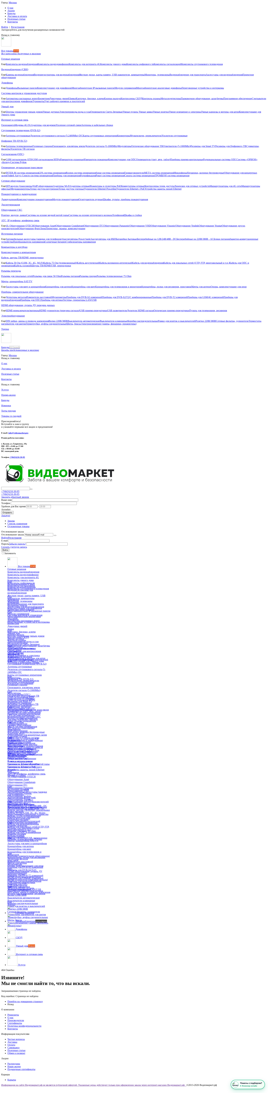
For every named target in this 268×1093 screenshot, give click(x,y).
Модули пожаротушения (65, 199)
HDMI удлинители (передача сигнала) (59, 310)
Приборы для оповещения (66, 175)
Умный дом (7, 106)
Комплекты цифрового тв (140, 64)
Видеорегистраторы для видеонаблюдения (56, 74)
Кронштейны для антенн (58, 286)
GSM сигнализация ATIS (19, 159)
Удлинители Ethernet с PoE (130, 189)
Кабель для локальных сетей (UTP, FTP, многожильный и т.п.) (196, 263)
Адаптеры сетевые (80, 186)
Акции (11, 10)
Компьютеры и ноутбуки (14, 247)
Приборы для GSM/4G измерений (205, 297)
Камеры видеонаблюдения (20, 74)
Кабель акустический (88, 263)
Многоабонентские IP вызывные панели (93, 88)
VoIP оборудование (43, 186)
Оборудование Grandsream (69, 225)
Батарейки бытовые (126, 239)
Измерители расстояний (39, 297)
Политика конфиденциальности (24, 1026)
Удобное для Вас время (13, 506)
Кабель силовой (22, 265)
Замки (72, 98)
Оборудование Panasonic (116, 225)
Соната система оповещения (139, 175)
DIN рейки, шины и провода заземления (27, 321)
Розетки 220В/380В (206, 321)
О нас (10, 7)
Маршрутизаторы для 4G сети (225, 186)
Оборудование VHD (140, 225)
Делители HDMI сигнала (140, 310)
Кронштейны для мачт (83, 286)
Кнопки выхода (112, 98)
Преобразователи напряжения (29, 241)
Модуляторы (124, 146)
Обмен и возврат (16, 1053)
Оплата (11, 1044)
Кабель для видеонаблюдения (147, 263)
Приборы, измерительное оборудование (22, 292)
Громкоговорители (134, 172)
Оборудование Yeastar (210, 225)
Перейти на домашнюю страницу (25, 1001)
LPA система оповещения (52, 172)
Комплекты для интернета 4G (84, 64)
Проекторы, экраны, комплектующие (65, 228)
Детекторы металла (16, 297)
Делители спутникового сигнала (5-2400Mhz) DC (56, 135)
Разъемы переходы (11, 271)
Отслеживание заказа (12, 534)
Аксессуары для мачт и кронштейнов (25, 286)
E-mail (4, 540)
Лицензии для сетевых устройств (192, 186)
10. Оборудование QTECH (20, 225)
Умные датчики (51, 111)
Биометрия (43, 98)
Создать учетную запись (14, 547)
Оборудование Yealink (187, 225)
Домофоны (7, 82)
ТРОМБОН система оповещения (172, 175)
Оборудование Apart (45, 225)
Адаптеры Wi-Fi (61, 186)
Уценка (5, 329)
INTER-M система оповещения (22, 172)
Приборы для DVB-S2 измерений (84, 297)
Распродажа (13, 1063)
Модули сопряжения (125, 88)
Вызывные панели (27, 88)
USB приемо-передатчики (93, 310)
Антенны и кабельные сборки (97, 125)
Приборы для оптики (51, 300)
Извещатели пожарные (96, 159)
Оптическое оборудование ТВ (147, 146)
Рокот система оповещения (110, 175)
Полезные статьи (16, 19)
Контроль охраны (151, 98)
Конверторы (123, 135)
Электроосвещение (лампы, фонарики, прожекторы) (108, 323)
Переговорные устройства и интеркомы (203, 88)
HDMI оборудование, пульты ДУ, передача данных (28, 305)
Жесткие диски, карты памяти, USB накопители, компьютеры (112, 74)
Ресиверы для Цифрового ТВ (230, 146)
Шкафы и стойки (133, 215)
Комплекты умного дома (113, 64)
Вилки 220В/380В (58, 321)
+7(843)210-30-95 (17, 457)
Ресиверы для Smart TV (202, 146)
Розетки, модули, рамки (13, 215)
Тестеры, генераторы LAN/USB (80, 300)
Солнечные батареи (55, 241)
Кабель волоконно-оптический (115, 263)
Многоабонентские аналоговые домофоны (159, 88)
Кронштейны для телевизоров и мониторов (118, 286)
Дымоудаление (9, 199)
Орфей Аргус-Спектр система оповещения (29, 175)
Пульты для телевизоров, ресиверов (208, 310)
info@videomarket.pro (18, 433)
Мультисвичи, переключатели (146, 135)
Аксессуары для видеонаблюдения (224, 74)
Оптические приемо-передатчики (171, 310)
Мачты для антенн (201, 286)
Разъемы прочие (88, 276)
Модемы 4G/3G (23, 125)
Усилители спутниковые (175, 135)
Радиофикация (88, 175)
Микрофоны (180, 172)
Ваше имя (6, 500)
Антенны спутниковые (18, 135)
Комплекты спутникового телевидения (202, 64)
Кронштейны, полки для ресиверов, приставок (166, 286)
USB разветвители (117, 310)
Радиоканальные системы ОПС (220, 159)
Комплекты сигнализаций (167, 64)
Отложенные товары (18, 526)
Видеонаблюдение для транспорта (188, 74)
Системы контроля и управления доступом (24, 93)
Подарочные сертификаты (21, 1069)
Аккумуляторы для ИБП (103, 239)
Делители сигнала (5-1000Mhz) (101, 146)
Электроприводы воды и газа (74, 111)
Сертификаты (14, 1023)
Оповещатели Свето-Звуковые (106, 111)
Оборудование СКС (11, 210)
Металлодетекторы (171, 98)
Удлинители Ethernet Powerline (100, 189)
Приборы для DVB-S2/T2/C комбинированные (127, 297)
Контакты (12, 21)
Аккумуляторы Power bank (76, 239)
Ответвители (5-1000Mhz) (176, 146)
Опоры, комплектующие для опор (229, 286)
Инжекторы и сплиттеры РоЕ (105, 186)
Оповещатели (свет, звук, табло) (153, 159)
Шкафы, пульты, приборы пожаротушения (125, 199)
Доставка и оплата (17, 16)
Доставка (12, 1042)
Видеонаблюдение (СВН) (14, 69)
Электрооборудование (13, 315)
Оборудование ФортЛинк (32, 228)
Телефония (118, 215)
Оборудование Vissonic (163, 225)
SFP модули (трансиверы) (19, 186)
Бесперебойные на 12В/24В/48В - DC (156, 239)
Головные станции (42, 146)
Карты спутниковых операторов (100, 135)
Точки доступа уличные (71, 189)
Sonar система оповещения (110, 172)
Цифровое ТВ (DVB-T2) (14, 141)
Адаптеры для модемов (43, 125)
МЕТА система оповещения (159, 172)
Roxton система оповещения (81, 172)
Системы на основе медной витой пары (47, 215)
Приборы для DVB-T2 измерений (170, 297)
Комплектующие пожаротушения (34, 199)
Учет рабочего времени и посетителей (64, 101)
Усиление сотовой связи (68, 125)
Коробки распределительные (142, 321)
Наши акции (14, 1066)
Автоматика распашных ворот (22, 98)
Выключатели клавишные (113, 321)
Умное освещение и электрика (185, 111)
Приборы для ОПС (30, 300)
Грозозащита (8, 125)
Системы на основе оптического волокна (90, 215)
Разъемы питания (70, 276)
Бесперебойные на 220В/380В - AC (195, 239)
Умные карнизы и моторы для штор (220, 111)
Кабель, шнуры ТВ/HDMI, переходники (22, 257)
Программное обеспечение (237, 98)
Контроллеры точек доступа (159, 186)
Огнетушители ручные (90, 199)
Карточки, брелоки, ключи (90, 98)
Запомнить (10, 553)
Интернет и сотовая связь (14, 120)
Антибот (6, 509)
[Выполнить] (55, 535)
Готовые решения (10, 59)
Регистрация (17, 27)
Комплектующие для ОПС (122, 159)
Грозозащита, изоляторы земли (68, 146)
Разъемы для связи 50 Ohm (47, 276)
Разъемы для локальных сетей (17, 276)
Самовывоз (13, 1047)
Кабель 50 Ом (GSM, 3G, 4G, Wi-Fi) (24, 263)
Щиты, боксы (73, 323)
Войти (4, 27)
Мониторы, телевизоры (157, 74)
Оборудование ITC (93, 225)
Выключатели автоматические (84, 321)
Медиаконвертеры (20, 189)
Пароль (5, 544)
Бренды (11, 13)
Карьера (11, 1079)
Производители (15, 1020)
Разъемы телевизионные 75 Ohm (114, 276)
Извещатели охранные (72, 159)
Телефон (5, 503)
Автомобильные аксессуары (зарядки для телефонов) (34, 239)
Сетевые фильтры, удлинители (232, 321)
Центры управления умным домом (24, 111)
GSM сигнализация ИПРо (46, 159)
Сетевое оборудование (13, 181)
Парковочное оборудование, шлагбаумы (202, 98)
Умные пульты (131, 111)
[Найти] (31, 489)
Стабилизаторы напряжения (81, 241)
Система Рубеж (18, 162)
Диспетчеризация (10, 204)
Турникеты (38, 101)
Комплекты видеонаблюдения (22, 64)
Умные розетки (161, 111)
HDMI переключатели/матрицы (22, 310)
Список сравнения (17, 523)
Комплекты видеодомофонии (53, 64)
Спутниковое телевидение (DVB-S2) (20, 130)
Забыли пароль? (17, 544)
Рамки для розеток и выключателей (177, 321)
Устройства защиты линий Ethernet (163, 189)
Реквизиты (13, 1014)
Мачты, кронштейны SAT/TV (16, 281)
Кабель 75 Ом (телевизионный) (60, 263)
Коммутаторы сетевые (133, 186)
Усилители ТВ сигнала (22, 149)
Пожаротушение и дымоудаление (19, 194)
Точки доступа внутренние (44, 189)
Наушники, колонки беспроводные (205, 172)
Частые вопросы (16, 1039)
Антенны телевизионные (19, 146)
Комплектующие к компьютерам (18, 252)
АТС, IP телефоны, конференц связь (20, 220)
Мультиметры (59, 297)
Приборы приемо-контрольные (186, 159)
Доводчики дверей (59, 98)
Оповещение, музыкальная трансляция (21, 167)
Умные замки (146, 111)
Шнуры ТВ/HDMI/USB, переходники (51, 265)
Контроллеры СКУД (131, 98)
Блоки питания (222, 239)
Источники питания (12, 233)
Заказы (11, 520)
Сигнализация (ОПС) (12, 154)
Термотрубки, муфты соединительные (46, 323)
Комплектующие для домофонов (54, 88)
